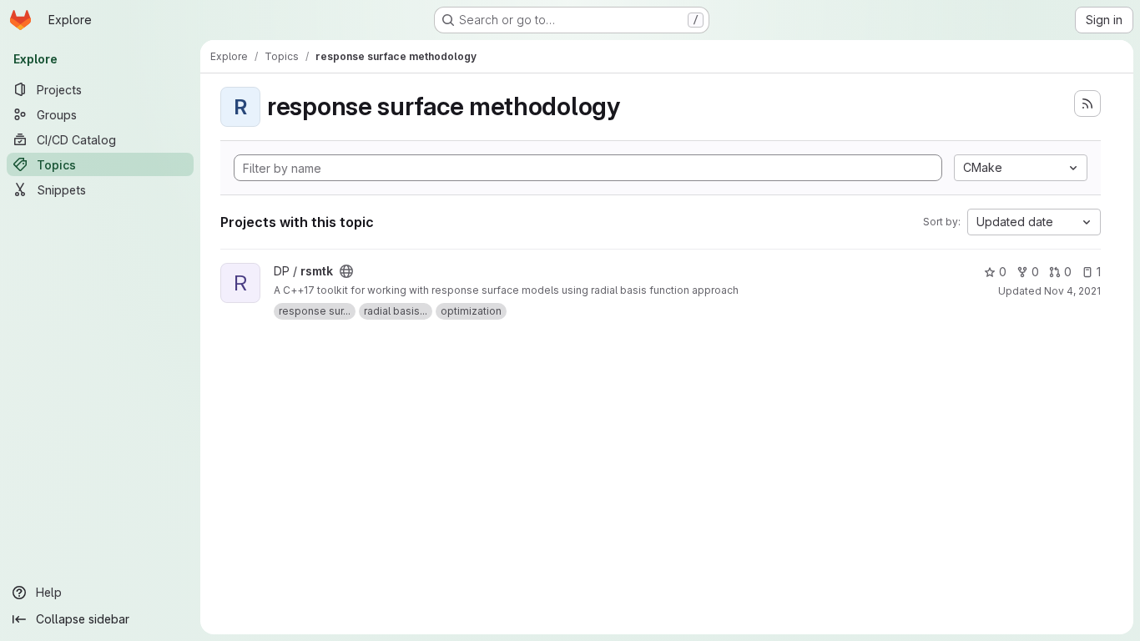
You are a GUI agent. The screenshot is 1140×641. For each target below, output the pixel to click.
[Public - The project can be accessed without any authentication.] (346, 271)
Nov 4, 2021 (1072, 291)
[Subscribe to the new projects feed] (1087, 103)
